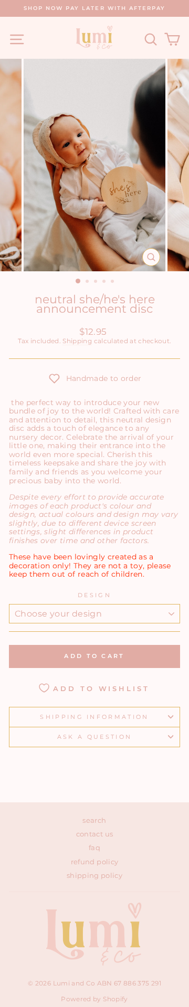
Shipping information (94, 716)
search (94, 820)
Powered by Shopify (94, 999)
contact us (94, 834)
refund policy (95, 862)
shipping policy (94, 875)
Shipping (77, 341)
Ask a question (94, 736)
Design (94, 595)
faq (94, 848)
